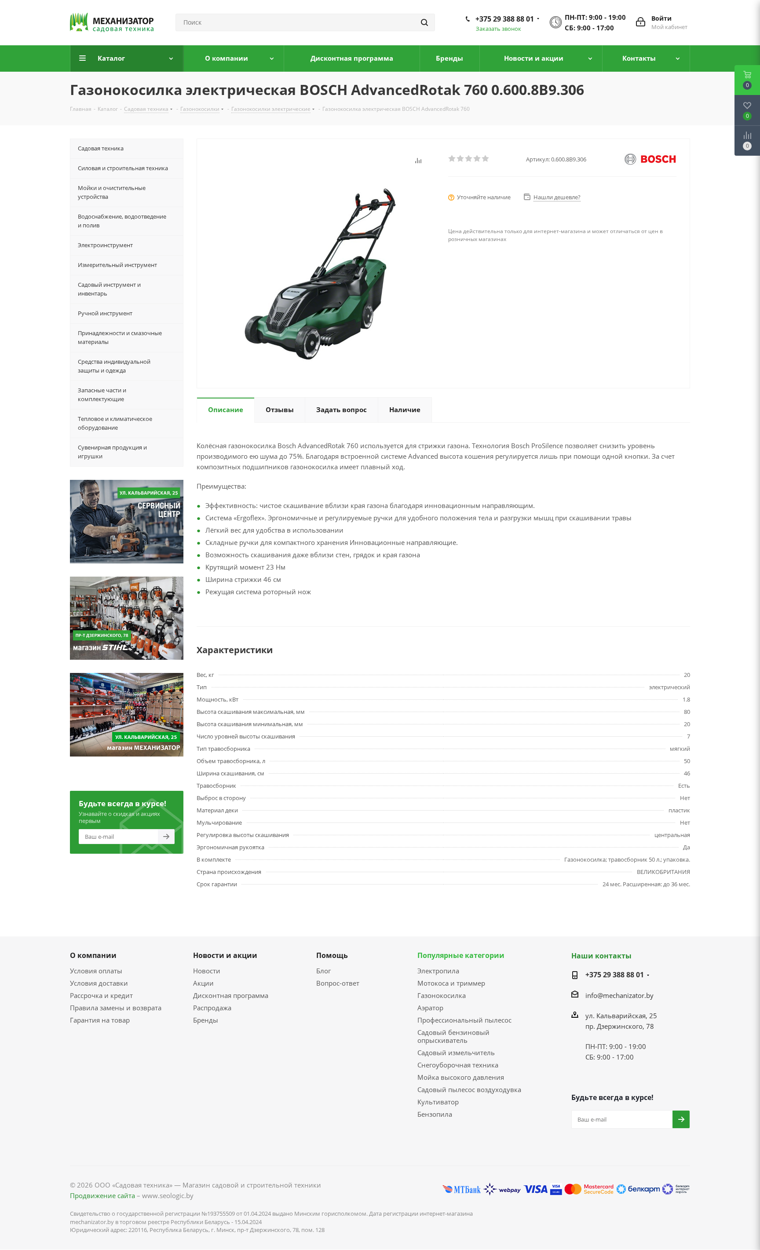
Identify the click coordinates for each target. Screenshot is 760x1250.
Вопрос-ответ (337, 983)
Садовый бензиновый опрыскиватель (453, 1036)
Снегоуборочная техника (457, 1064)
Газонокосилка (441, 995)
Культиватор (438, 1101)
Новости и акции (225, 955)
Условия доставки (99, 983)
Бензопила (434, 1114)
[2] (461, 158)
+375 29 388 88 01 (504, 19)
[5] (486, 158)
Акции (203, 983)
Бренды (205, 1020)
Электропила (438, 970)
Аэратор (430, 1007)
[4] (477, 158)
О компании (93, 955)
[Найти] (424, 22)
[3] (469, 158)
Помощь (332, 955)
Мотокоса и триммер (451, 983)
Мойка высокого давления (460, 1077)
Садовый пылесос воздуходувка (469, 1089)
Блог (323, 970)
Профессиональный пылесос (464, 1020)
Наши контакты (601, 956)
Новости (206, 970)
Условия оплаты (96, 970)
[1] (452, 158)
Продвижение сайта (102, 1195)
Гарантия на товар (100, 1020)
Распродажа (212, 1007)
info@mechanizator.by (619, 995)
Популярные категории (460, 955)
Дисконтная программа (230, 995)
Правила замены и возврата (115, 1007)
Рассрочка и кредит (101, 995)
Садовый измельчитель (456, 1052)
